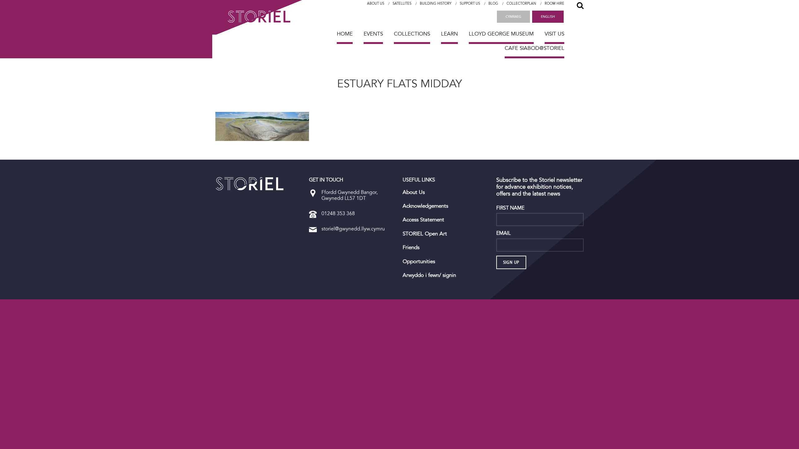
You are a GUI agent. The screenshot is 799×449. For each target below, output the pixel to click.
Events (373, 33)
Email (503, 233)
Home (345, 33)
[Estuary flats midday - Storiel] (249, 184)
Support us (470, 3)
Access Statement (423, 220)
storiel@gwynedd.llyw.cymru (353, 228)
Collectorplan (521, 3)
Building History (435, 3)
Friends (411, 247)
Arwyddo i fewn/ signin (429, 275)
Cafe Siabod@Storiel (534, 48)
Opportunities (419, 261)
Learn (449, 33)
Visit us (554, 33)
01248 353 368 (338, 213)
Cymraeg (513, 16)
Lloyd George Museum (501, 33)
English (548, 16)
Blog (493, 3)
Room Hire (554, 3)
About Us (375, 3)
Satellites (402, 3)
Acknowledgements (425, 206)
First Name (510, 208)
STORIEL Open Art (425, 234)
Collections (412, 33)
